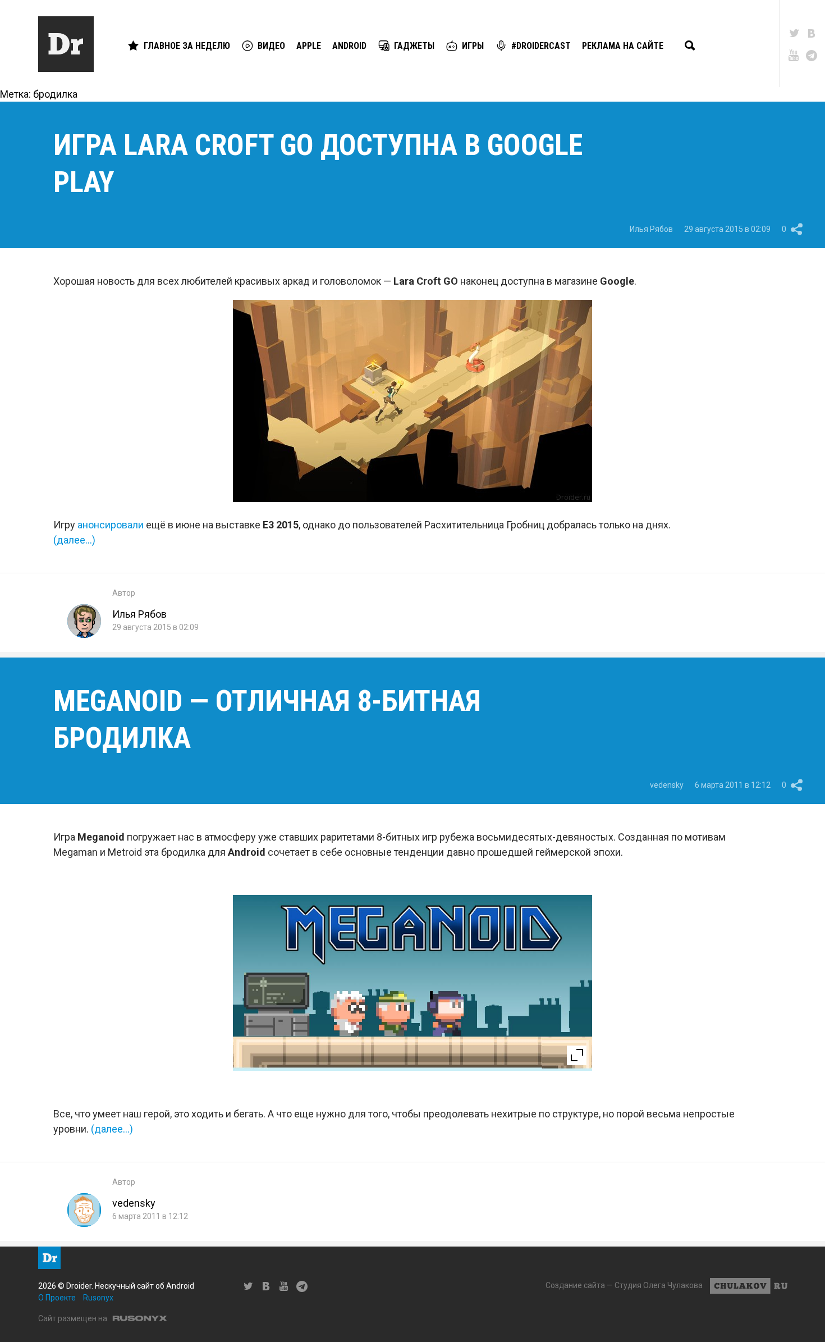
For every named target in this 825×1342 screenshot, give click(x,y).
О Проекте (57, 1297)
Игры (473, 45)
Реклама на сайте (622, 45)
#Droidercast (541, 45)
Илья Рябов (651, 229)
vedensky (667, 784)
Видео (271, 45)
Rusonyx (98, 1297)
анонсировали (110, 525)
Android (349, 45)
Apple (308, 45)
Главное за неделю (187, 45)
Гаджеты (414, 45)
